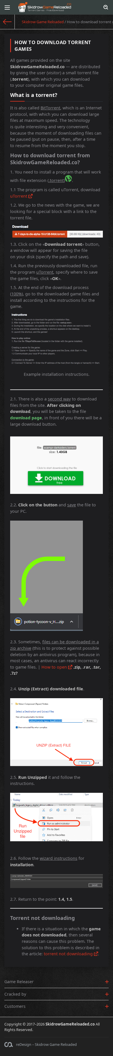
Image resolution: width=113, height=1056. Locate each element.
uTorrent (19, 196)
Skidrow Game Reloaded (43, 21)
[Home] (7, 22)
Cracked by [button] (15, 994)
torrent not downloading (69, 953)
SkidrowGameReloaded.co (70, 1024)
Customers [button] (14, 1006)
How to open (54, 667)
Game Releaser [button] (19, 981)
